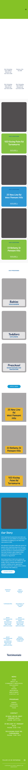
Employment (14, 692)
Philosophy (14, 685)
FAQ (14, 687)
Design (14, 689)
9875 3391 (17, 720)
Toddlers (14, 704)
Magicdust (14, 767)
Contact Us (14, 694)
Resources (14, 690)
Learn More (8, 571)
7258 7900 (17, 735)
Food (14, 708)
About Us (14, 681)
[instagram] (25, 760)
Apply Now (14, 386)
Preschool (14, 706)
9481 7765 (17, 728)
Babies (14, 702)
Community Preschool (14, 683)
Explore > (14, 150)
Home (14, 680)
